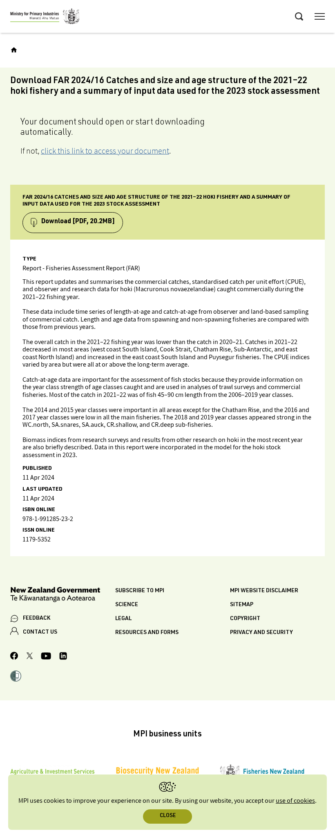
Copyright (245, 619)
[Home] (14, 50)
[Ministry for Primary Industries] (45, 17)
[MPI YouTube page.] (46, 657)
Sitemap (241, 605)
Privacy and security (261, 633)
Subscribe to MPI (139, 591)
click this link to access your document (105, 151)
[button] (15, 677)
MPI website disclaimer (264, 591)
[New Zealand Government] (62, 596)
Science (126, 605)
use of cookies (295, 801)
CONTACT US (40, 632)
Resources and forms (147, 633)
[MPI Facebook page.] (14, 657)
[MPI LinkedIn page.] (63, 657)
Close (168, 816)
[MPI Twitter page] (30, 656)
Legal (123, 619)
